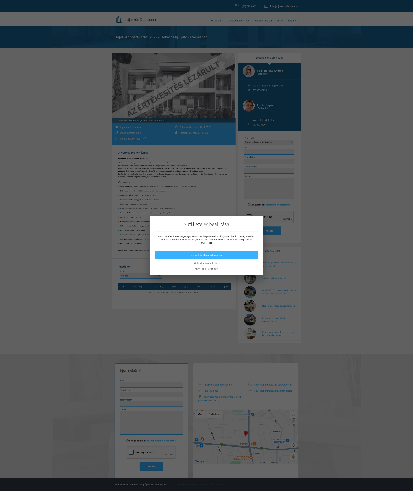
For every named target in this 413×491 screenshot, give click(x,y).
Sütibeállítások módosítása (206, 263)
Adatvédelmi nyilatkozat (206, 268)
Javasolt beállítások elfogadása (206, 255)
